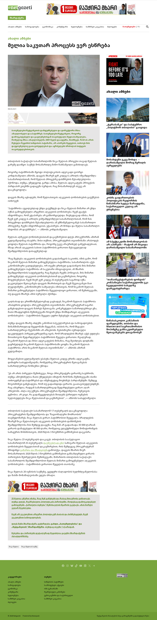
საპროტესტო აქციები (54, 585)
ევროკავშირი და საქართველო (58, 595)
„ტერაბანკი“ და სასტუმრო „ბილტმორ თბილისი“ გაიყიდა (126, 126)
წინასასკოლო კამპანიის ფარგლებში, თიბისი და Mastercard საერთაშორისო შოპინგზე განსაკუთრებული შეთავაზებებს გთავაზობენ (124, 326)
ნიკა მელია (14, 547)
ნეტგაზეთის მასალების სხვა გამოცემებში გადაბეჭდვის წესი (123, 616)
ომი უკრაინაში (51, 588)
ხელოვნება (77, 27)
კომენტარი (62, 27)
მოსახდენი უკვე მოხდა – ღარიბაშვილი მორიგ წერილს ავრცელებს (126, 162)
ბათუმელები (129, 26)
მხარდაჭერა (17, 17)
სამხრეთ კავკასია (95, 27)
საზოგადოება (32, 27)
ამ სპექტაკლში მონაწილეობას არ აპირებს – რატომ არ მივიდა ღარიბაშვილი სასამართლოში (127, 244)
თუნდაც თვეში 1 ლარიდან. (59, 527)
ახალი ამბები (15, 27)
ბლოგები (112, 27)
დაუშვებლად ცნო (53, 442)
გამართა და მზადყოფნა (34, 450)
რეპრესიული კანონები (54, 592)
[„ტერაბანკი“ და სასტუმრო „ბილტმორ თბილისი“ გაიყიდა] (127, 110)
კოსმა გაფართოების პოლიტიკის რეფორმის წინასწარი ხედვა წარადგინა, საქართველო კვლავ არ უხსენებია (125, 203)
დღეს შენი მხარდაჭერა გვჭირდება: (31, 523)
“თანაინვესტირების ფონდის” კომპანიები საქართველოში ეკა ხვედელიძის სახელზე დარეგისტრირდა (127, 284)
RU (138, 26)
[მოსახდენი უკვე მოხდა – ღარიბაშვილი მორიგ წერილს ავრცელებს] (127, 145)
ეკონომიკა (47, 27)
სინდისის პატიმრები (54, 582)
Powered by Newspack (31, 616)
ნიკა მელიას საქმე (29, 547)
